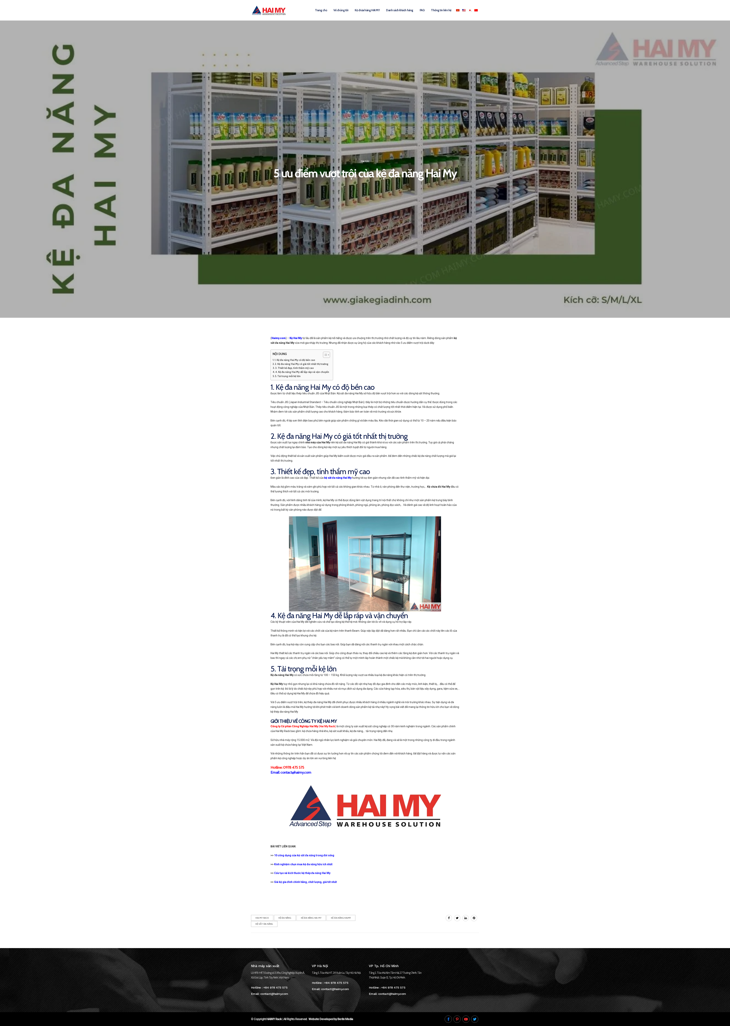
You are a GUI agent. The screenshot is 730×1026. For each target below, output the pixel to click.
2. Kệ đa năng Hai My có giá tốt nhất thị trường (301, 363)
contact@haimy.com (274, 994)
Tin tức (365, 161)
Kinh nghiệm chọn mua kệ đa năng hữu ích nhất (303, 864)
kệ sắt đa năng (264, 923)
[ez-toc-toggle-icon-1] (324, 355)
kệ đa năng (285, 917)
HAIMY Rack (274, 1019)
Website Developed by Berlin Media (331, 1019)
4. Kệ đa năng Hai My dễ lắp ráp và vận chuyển (302, 371)
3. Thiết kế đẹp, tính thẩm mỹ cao (294, 367)
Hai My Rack (262, 917)
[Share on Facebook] (449, 918)
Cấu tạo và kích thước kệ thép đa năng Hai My (302, 873)
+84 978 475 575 (275, 987)
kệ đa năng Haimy (341, 917)
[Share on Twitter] (457, 918)
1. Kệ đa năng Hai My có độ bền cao (295, 359)
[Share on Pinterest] (474, 918)
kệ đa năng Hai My (311, 917)
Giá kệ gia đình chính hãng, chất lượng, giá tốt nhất (305, 881)
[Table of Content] (326, 355)
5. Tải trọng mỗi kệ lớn (288, 376)
